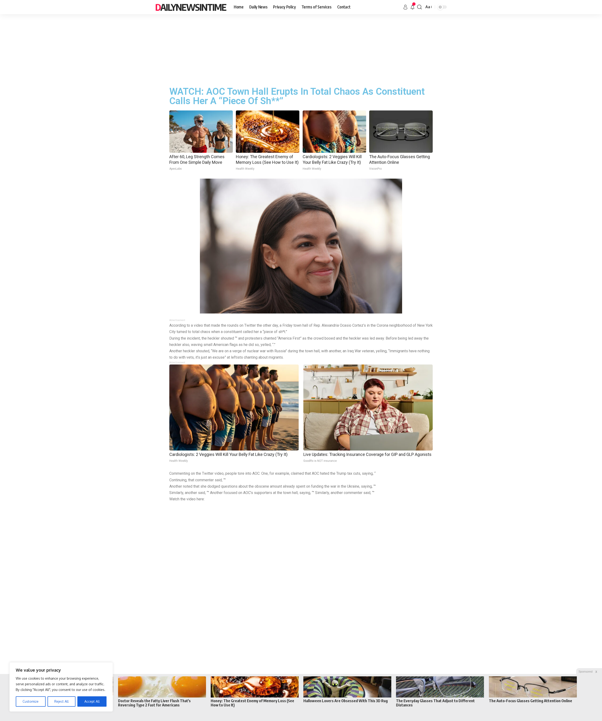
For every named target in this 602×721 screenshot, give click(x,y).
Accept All (92, 701)
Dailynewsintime (190, 7)
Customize (31, 701)
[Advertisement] (301, 49)
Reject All (61, 701)
